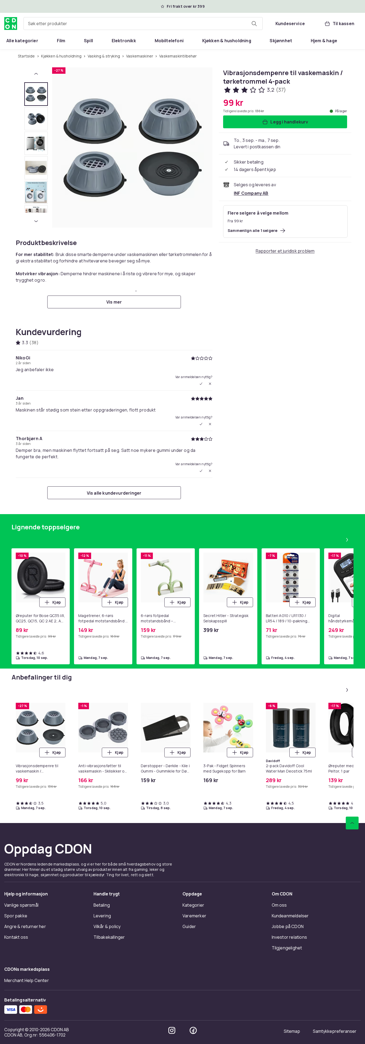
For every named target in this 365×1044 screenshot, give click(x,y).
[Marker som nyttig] (201, 383)
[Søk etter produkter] (254, 23)
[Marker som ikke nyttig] (210, 383)
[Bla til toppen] (352, 823)
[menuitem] (22, 40)
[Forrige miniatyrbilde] (36, 73)
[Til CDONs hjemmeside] (10, 23)
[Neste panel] (347, 539)
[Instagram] (171, 1030)
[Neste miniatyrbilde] (36, 221)
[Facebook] (193, 1030)
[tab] (36, 94)
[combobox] (143, 23)
